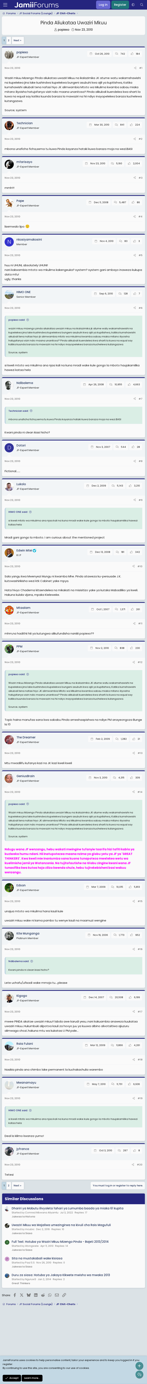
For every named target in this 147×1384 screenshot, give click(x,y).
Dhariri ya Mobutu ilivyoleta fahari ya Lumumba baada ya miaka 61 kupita (67, 1208)
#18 (140, 1059)
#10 (139, 566)
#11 (140, 623)
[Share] (135, 68)
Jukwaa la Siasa (22, 1233)
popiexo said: (16, 320)
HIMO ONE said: (18, 512)
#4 (140, 216)
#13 (140, 753)
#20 (139, 1164)
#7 (140, 399)
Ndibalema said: (18, 961)
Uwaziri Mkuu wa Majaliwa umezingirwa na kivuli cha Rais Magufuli (61, 1225)
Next (16, 40)
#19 (140, 1098)
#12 (140, 662)
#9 (140, 500)
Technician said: (18, 411)
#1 (140, 68)
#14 (139, 792)
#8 (140, 461)
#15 (140, 901)
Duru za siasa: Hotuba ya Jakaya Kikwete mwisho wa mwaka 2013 (61, 1275)
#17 (140, 1011)
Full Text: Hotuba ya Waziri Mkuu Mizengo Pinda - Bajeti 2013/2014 (60, 1242)
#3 (140, 178)
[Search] (141, 5)
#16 (140, 949)
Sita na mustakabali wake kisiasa (37, 1258)
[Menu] (5, 4)
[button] (133, 5)
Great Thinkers (21, 1283)
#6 (140, 308)
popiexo (63, 30)
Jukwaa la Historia (23, 1216)
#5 (140, 255)
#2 (140, 139)
